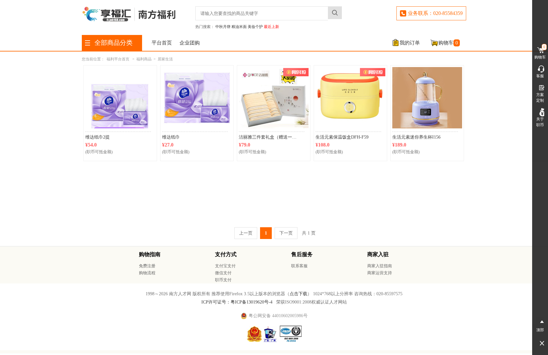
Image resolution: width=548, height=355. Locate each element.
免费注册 (147, 265)
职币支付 (223, 279)
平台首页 (162, 42)
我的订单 (410, 42)
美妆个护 (255, 26)
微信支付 (223, 272)
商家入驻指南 (379, 265)
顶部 (540, 330)
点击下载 (298, 293)
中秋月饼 (223, 26)
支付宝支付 (225, 265)
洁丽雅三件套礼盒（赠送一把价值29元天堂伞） (271, 137)
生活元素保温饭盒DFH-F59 (342, 137)
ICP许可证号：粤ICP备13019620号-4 (236, 302)
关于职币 (540, 122)
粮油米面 (239, 26)
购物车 (448, 42)
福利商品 (144, 59)
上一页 (245, 233)
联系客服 (299, 265)
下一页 (286, 233)
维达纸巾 (171, 137)
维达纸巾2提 (97, 137)
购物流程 (147, 272)
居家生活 (165, 59)
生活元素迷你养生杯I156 (416, 137)
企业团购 (189, 42)
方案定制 (540, 97)
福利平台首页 (118, 59)
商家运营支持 (379, 272)
